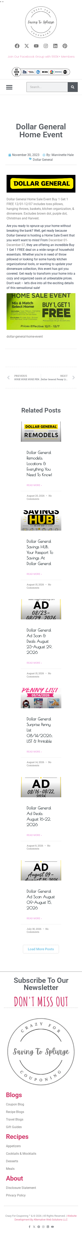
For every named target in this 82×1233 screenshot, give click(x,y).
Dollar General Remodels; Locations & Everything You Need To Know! (39, 463)
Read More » (34, 485)
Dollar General (43, 160)
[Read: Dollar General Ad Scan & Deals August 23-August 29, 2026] (41, 609)
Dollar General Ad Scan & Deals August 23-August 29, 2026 (39, 641)
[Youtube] (36, 46)
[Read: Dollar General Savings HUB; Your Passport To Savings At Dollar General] (41, 520)
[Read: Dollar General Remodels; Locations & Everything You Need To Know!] (41, 431)
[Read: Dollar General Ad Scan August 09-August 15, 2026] (41, 870)
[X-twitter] (26, 46)
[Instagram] (46, 46)
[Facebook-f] (29, 1226)
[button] (9, 87)
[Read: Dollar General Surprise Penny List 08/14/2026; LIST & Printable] (41, 698)
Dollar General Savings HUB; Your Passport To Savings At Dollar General (40, 552)
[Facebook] (17, 46)
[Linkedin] (55, 46)
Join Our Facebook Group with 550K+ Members (41, 57)
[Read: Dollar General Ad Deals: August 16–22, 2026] (41, 787)
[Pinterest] (65, 46)
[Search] (73, 87)
